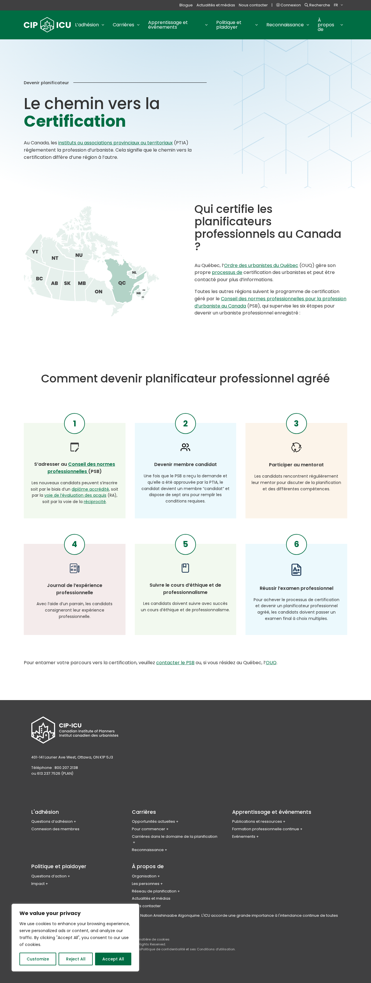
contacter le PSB (175, 662)
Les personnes (145, 883)
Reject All (76, 959)
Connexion (290, 5)
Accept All (113, 959)
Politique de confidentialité (163, 949)
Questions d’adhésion (52, 821)
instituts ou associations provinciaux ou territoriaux (115, 142)
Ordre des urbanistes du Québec (261, 265)
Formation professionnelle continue (265, 828)
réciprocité (95, 502)
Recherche (319, 5)
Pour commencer (148, 828)
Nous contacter (253, 5)
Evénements (243, 836)
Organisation (144, 876)
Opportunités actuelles (153, 821)
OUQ (271, 662)
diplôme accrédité (90, 489)
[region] (75, 937)
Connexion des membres (55, 828)
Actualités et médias (216, 5)
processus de (227, 272)
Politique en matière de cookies (144, 939)
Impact (38, 883)
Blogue (186, 5)
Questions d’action (49, 876)
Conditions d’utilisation (216, 949)
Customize (38, 959)
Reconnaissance (148, 849)
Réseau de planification (154, 891)
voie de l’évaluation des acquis (75, 495)
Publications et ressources (257, 821)
